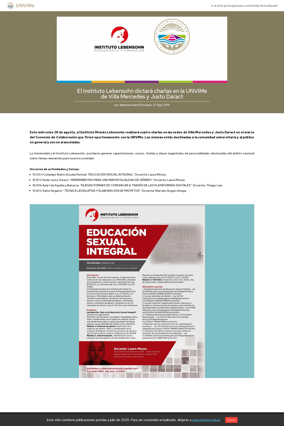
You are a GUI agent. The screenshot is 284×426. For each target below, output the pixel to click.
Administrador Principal (135, 105)
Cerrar (231, 420)
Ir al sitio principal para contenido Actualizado (244, 5)
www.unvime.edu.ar (206, 420)
